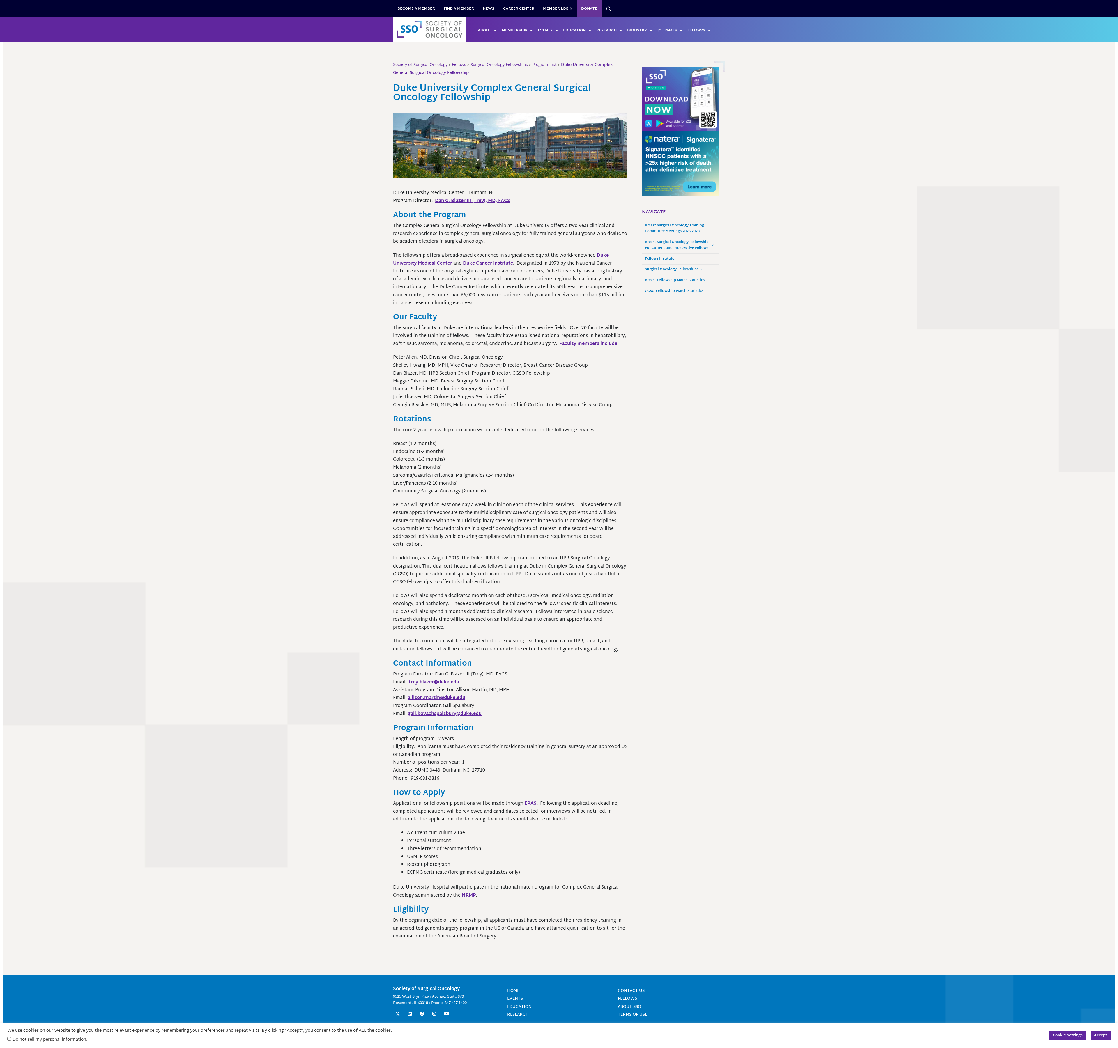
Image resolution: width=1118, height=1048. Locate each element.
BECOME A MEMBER (416, 8)
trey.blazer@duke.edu (434, 682)
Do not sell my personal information (49, 1040)
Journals (667, 30)
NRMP (469, 895)
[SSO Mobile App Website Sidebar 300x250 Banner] (680, 99)
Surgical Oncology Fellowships (671, 270)
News (488, 8)
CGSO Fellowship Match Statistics (674, 291)
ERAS (531, 803)
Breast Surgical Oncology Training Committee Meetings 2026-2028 (674, 229)
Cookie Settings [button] (1068, 1035)
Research (606, 30)
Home (513, 991)
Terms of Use (632, 1015)
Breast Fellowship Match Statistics (675, 280)
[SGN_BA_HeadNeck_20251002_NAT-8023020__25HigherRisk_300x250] (680, 163)
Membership (514, 30)
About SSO (629, 1007)
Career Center (518, 8)
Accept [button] (1100, 1035)
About (484, 30)
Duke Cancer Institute (488, 263)
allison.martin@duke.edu (436, 698)
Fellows (696, 30)
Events (545, 30)
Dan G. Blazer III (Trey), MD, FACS (472, 201)
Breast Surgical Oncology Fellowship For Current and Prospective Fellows (677, 245)
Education (574, 30)
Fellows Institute (659, 259)
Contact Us (631, 991)
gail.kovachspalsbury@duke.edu (445, 714)
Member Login (557, 8)
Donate (589, 8)
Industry (637, 30)
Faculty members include (588, 344)
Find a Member (459, 8)
